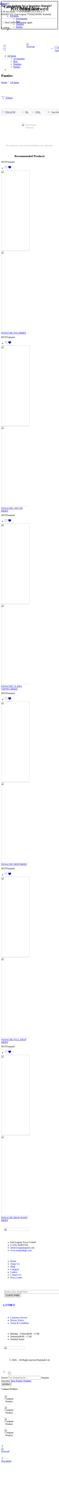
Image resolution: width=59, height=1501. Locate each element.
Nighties (20, 24)
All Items (14, 16)
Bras (18, 21)
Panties (19, 27)
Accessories (21, 18)
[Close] (1, 3)
